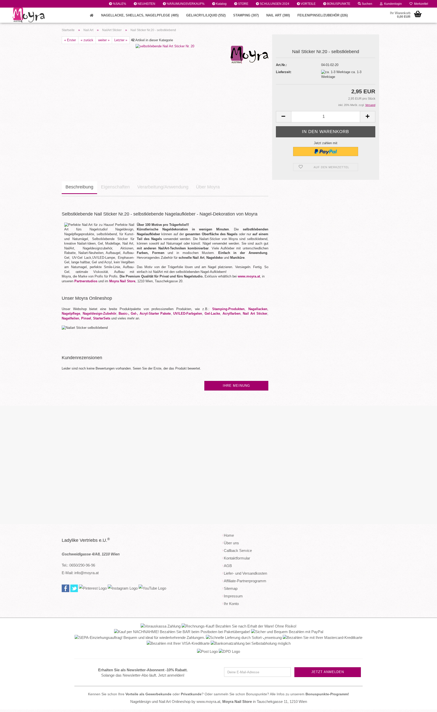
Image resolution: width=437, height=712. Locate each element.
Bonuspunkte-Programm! (327, 694)
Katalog (221, 4)
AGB (228, 566)
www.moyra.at (249, 276)
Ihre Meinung (236, 385)
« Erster (70, 40)
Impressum (233, 596)
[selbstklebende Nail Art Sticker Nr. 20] (165, 46)
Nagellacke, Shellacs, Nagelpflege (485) (140, 15)
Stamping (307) (246, 15)
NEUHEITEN (146, 4)
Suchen (366, 4)
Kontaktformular (237, 558)
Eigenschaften (115, 186)
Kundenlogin (392, 4)
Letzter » (120, 40)
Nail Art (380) (278, 15)
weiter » (104, 40)
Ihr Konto (231, 603)
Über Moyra (208, 186)
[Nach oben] (423, 704)
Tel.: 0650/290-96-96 (78, 565)
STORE (242, 4)
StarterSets (101, 318)
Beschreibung (79, 186)
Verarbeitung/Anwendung (162, 186)
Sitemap (230, 588)
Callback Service (238, 550)
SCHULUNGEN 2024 (274, 4)
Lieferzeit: (283, 72)
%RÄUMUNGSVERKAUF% (185, 4)
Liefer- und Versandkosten (245, 573)
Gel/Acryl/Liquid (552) (206, 15)
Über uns (231, 543)
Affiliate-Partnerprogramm (245, 581)
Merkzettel (420, 4)
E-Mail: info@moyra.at (80, 573)
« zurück (87, 40)
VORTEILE (308, 4)
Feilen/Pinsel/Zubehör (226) (322, 15)
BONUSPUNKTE (338, 4)
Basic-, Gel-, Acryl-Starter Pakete (145, 313)
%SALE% (119, 4)
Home (229, 535)
